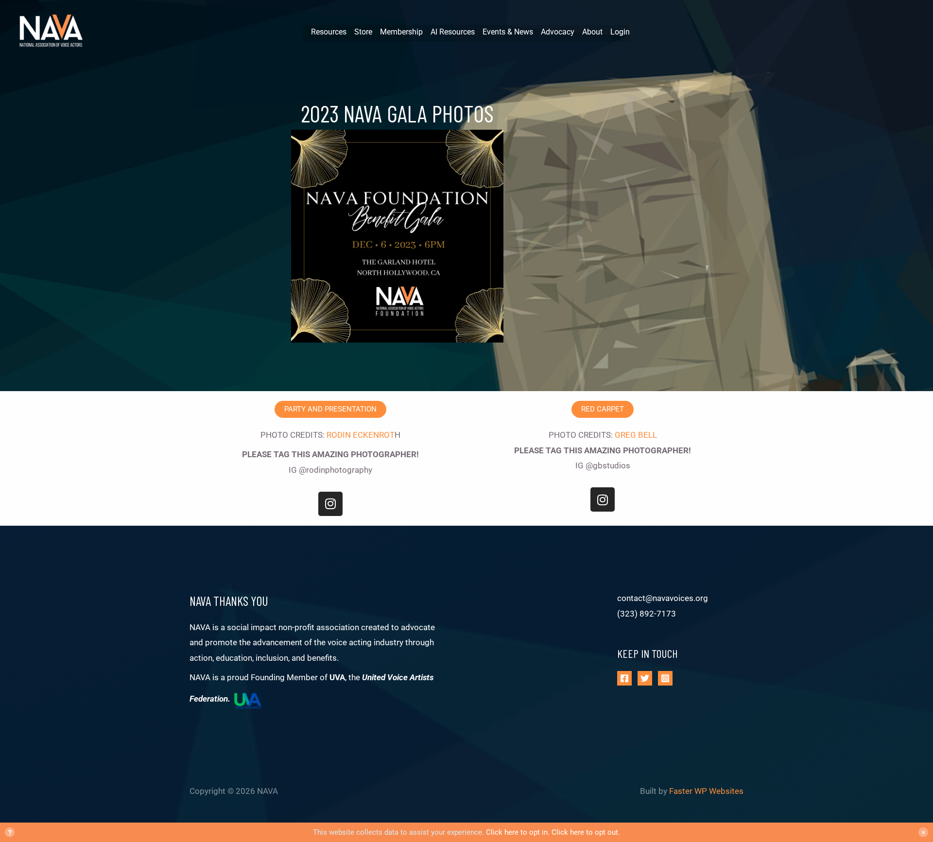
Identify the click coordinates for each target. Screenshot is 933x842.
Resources (328, 31)
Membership (401, 31)
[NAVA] (53, 32)
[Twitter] (645, 678)
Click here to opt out (585, 832)
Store (363, 31)
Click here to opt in (517, 832)
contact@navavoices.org (662, 598)
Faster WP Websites (706, 791)
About (592, 31)
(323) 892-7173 (646, 614)
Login (620, 31)
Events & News (508, 31)
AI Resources (453, 31)
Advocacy (557, 31)
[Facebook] (624, 678)
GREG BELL (636, 435)
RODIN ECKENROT (361, 435)
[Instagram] (665, 678)
